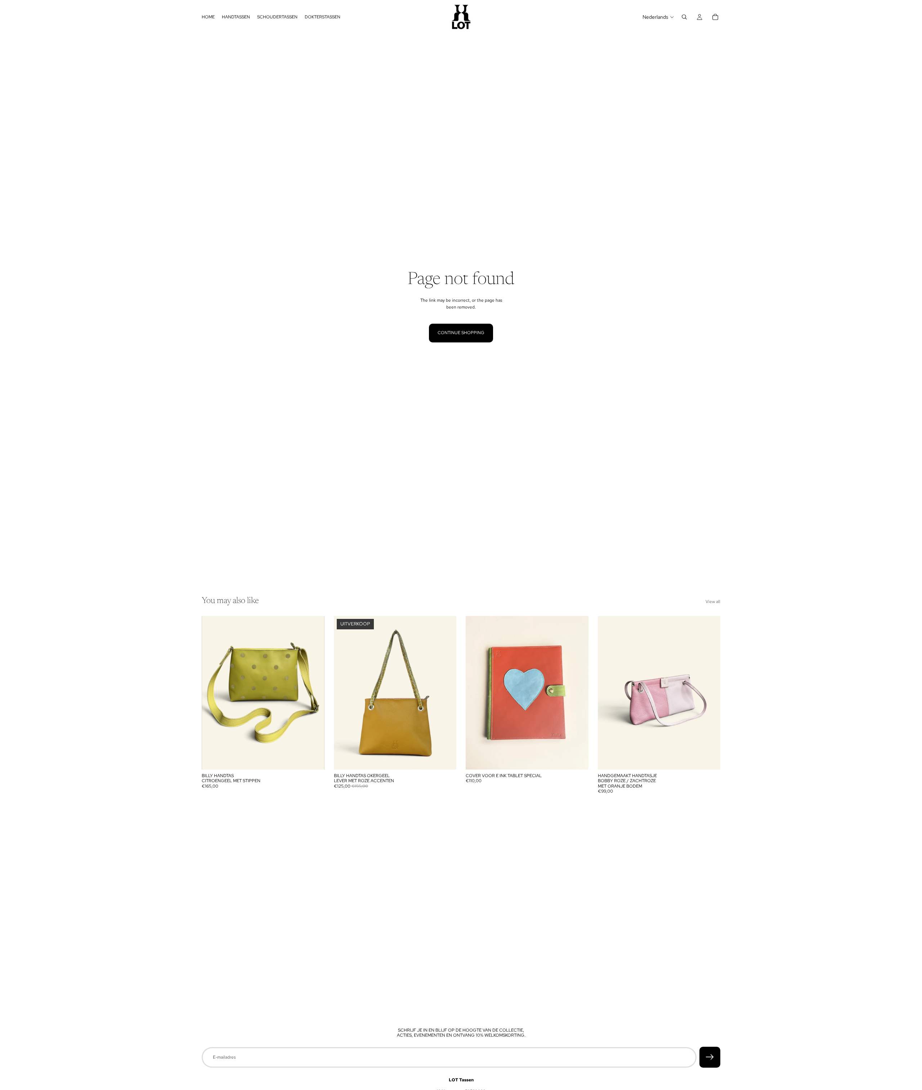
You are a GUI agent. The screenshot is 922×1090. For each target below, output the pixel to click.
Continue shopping (461, 333)
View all (713, 601)
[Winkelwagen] (715, 17)
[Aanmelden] (709, 1057)
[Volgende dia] (314, 693)
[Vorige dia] (212, 693)
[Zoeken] (684, 17)
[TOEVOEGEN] (313, 758)
